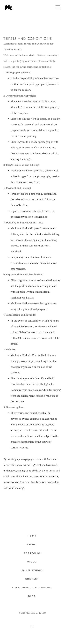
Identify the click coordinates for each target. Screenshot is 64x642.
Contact (32, 579)
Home (32, 536)
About (32, 544)
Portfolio (32, 553)
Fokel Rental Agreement (32, 587)
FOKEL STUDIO (32, 570)
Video (32, 561)
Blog (32, 596)
